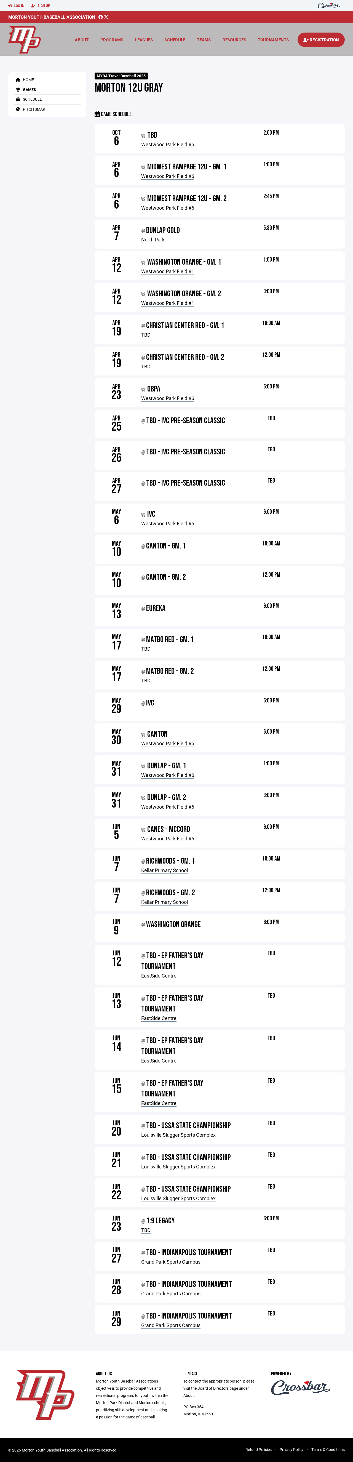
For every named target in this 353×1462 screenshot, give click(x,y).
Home (28, 79)
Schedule (174, 39)
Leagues (144, 39)
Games (29, 89)
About (82, 39)
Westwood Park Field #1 (167, 271)
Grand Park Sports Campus (170, 1261)
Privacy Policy (291, 1449)
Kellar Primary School (164, 870)
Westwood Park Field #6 (167, 144)
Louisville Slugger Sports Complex (178, 1134)
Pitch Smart (34, 109)
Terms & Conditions (328, 1449)
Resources (234, 39)
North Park (153, 239)
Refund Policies (258, 1449)
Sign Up (43, 5)
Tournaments (273, 39)
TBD (146, 334)
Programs (112, 39)
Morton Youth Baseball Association (51, 17)
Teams (204, 39)
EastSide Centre (158, 975)
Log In (18, 5)
